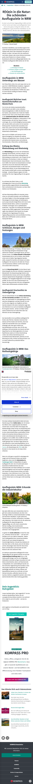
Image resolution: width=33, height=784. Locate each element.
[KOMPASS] (9, 2)
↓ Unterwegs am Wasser (16, 67)
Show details (24, 397)
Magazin (5, 5)
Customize (15, 406)
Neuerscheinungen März (17, 707)
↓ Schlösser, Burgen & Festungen (16, 69)
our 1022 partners (11, 379)
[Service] (22, 2)
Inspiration (10, 5)
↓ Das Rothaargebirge (16, 71)
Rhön (20, 447)
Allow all (16, 402)
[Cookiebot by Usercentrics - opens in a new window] (24, 372)
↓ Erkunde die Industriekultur (16, 73)
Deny (16, 411)
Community (16, 768)
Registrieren (16, 755)
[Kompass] (2, 5)
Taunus (4, 447)
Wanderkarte (22, 662)
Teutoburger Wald (7, 369)
